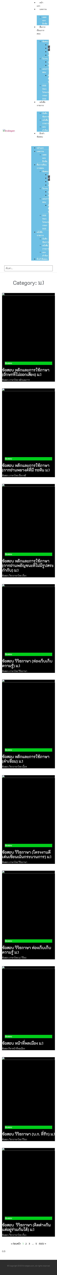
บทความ (43, 9)
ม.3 (49, 51)
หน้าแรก (40, 148)
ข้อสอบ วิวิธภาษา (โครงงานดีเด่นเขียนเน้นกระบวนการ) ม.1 (26, 854)
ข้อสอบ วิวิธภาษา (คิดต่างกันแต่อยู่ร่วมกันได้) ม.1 (26, 1227)
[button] (40, 140)
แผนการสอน (45, 70)
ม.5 (49, 55)
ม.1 (49, 48)
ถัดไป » (42, 1243)
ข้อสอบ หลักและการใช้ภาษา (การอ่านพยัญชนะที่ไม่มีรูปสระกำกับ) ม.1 (28, 565)
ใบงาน (45, 58)
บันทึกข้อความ (45, 115)
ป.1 (49, 44)
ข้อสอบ (45, 41)
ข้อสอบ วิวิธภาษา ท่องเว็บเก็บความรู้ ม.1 (26, 950)
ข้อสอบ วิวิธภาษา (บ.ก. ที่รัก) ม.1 (28, 1133)
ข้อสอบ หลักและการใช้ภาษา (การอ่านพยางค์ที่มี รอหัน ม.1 (26, 468)
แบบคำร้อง (45, 128)
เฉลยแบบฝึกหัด (44, 20)
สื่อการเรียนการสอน (41, 30)
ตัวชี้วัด (49, 78)
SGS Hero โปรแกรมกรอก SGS (46, 92)
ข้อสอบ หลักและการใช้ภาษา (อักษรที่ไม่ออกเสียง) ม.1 (25, 372)
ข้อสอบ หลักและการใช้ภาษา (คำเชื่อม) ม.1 (25, 759)
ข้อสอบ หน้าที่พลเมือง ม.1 (22, 1043)
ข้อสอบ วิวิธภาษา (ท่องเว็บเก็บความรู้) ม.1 (27, 663)
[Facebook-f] (25, 1272)
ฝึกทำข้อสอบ (42, 259)
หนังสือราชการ (45, 122)
